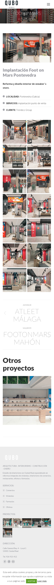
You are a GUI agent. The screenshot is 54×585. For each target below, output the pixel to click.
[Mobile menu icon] (48, 4)
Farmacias (10, 501)
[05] (14, 181)
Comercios (10, 490)
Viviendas (10, 496)
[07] (14, 206)
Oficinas (9, 507)
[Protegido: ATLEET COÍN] (7, 533)
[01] (14, 132)
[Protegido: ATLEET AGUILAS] (7, 523)
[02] (39, 132)
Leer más (42, 581)
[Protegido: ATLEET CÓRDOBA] (46, 523)
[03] (14, 156)
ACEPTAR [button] (31, 581)
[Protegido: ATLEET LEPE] (37, 523)
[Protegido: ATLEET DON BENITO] (27, 523)
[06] (39, 181)
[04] (39, 156)
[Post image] (27, 400)
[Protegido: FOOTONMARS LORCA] (17, 523)
